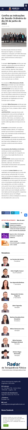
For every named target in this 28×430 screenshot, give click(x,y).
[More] (21, 212)
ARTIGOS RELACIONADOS (8, 220)
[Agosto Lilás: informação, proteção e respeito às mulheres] (5, 235)
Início (2, 12)
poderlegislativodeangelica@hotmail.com (13, 404)
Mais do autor (21, 220)
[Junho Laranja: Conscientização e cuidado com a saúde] (5, 243)
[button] (26, 6)
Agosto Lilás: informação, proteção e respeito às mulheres (17, 235)
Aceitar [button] (6, 425)
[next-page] (5, 249)
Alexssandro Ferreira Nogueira (11, 12)
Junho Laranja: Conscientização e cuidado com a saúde (17, 242)
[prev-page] (2, 249)
